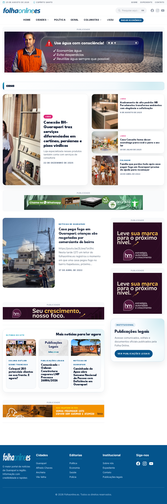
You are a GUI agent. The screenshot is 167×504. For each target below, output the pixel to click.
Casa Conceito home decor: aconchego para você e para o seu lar (139, 143)
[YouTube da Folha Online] (162, 10)
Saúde (72, 472)
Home (26, 19)
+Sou (110, 19)
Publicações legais (112, 477)
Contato (159, 2)
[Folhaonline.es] (22, 10)
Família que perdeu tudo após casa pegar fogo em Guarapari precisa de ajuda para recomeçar (140, 167)
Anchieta (40, 472)
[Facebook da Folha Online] (152, 10)
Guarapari (41, 463)
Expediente (146, 2)
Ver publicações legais (134, 353)
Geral (75, 19)
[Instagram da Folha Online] (157, 10)
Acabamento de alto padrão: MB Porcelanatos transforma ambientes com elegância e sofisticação (141, 105)
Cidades (41, 19)
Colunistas (91, 19)
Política (59, 19)
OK (142, 10)
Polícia (72, 477)
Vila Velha (41, 477)
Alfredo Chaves (44, 467)
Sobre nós (108, 463)
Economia (74, 467)
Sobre (134, 2)
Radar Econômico (131, 20)
